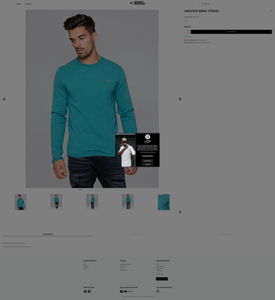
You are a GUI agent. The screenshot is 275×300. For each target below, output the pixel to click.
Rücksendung (123, 266)
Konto (85, 264)
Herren (18, 4)
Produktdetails (47, 234)
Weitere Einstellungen (147, 156)
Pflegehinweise (123, 270)
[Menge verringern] (189, 33)
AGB (157, 264)
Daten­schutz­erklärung (145, 152)
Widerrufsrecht (160, 266)
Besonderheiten (137, 234)
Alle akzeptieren (147, 160)
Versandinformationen (125, 264)
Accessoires (28, 4)
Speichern (147, 164)
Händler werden (160, 274)
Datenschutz (159, 268)
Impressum (159, 270)
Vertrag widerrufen (162, 278)
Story (157, 272)
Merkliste (86, 268)
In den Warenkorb (231, 31)
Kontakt (122, 268)
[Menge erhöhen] (189, 31)
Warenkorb (86, 266)
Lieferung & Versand (227, 234)
